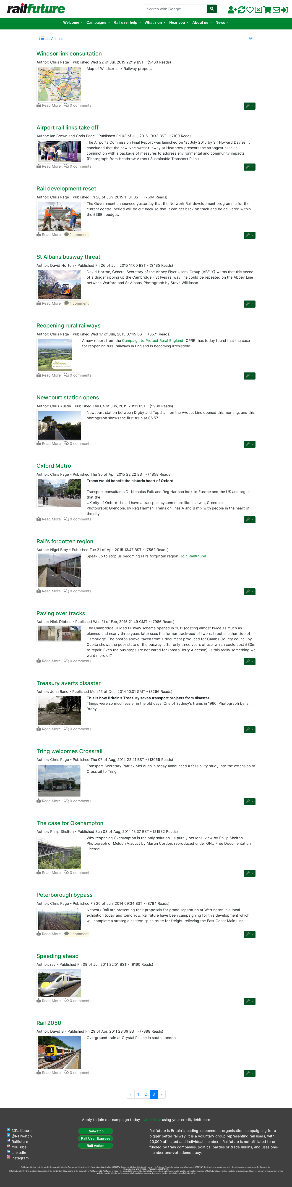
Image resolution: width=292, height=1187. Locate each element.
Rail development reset (66, 188)
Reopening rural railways (68, 325)
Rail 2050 (48, 1023)
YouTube (19, 1147)
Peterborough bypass (64, 895)
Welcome (71, 22)
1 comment (79, 234)
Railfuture (20, 1141)
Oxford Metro (53, 465)
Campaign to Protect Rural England (152, 340)
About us (200, 22)
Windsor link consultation (69, 53)
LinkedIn (19, 1152)
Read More (51, 105)
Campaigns (96, 22)
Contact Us (265, 1167)
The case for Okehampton (69, 823)
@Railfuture (21, 1130)
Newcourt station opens (67, 397)
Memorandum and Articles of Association (141, 1169)
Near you (177, 22)
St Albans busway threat (68, 256)
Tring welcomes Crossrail (69, 751)
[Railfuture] (35, 8)
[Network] (59, 84)
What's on (153, 22)
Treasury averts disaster (68, 683)
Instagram (20, 1158)
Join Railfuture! (193, 556)
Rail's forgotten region (64, 541)
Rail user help (125, 22)
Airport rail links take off (67, 127)
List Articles (53, 39)
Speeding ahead (57, 956)
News (220, 22)
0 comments (80, 105)
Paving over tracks (60, 613)
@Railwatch (22, 1136)
